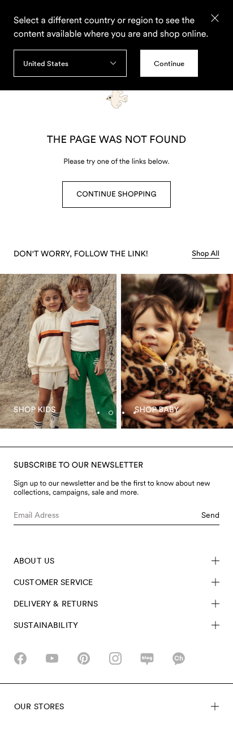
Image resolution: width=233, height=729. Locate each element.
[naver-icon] (147, 658)
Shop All (205, 254)
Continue (169, 63)
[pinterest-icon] (83, 658)
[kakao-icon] (178, 658)
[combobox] (70, 63)
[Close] (214, 18)
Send (210, 515)
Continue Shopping (116, 194)
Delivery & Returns (56, 604)
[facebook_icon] (20, 658)
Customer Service (53, 582)
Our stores (39, 706)
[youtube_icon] (52, 658)
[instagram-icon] (115, 658)
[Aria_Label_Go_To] (58, 351)
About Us (34, 561)
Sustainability (46, 625)
